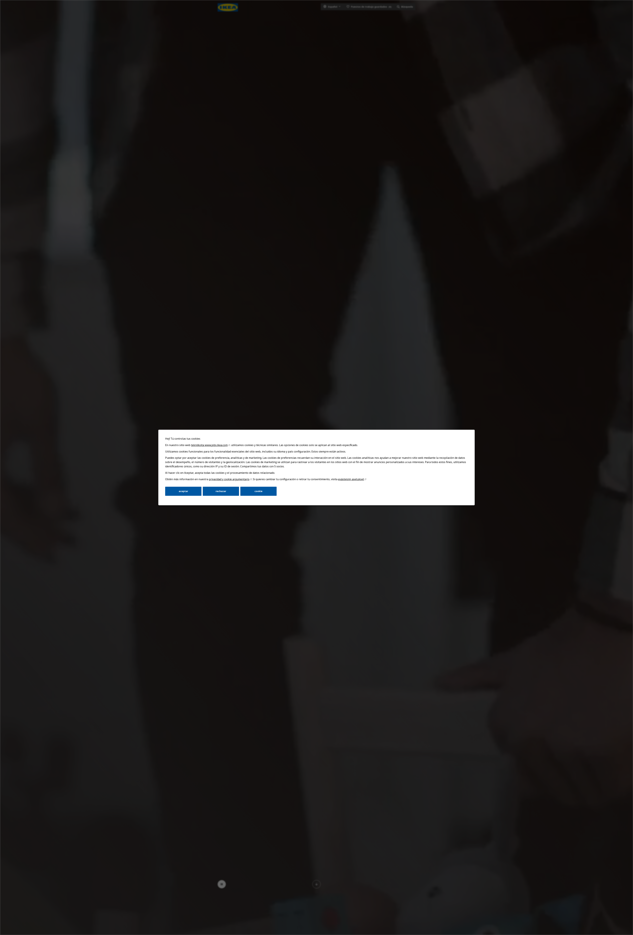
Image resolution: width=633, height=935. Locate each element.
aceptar (183, 491)
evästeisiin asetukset (351, 479)
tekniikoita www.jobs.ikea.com (209, 445)
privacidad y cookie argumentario (229, 479)
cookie (258, 491)
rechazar (221, 491)
